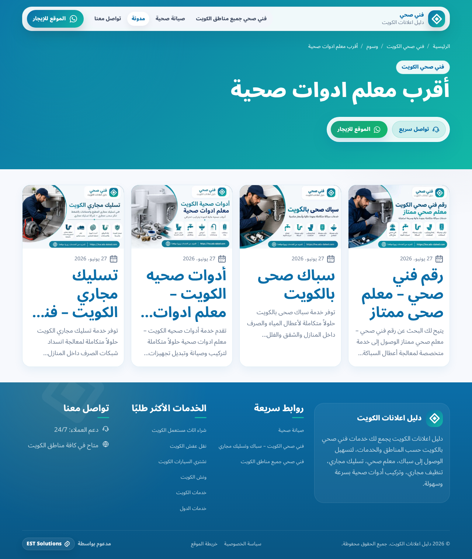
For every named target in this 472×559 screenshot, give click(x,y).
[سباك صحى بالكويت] (290, 217)
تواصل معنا (107, 18)
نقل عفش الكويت (188, 446)
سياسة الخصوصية (242, 543)
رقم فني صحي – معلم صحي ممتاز (403, 294)
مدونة (138, 18)
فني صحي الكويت (405, 46)
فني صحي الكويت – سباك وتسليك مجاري (261, 446)
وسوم (372, 46)
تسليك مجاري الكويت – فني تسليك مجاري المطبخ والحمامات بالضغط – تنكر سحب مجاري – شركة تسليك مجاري (73, 294)
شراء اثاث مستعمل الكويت (179, 430)
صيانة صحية (170, 18)
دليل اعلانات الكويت (389, 418)
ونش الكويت (193, 477)
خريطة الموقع (204, 543)
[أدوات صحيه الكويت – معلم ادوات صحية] (182, 217)
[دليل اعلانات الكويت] (434, 418)
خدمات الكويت (191, 492)
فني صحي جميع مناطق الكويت (231, 18)
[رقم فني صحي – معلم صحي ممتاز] (399, 217)
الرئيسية (441, 46)
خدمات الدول (193, 508)
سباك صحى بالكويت (296, 285)
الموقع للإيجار (49, 18)
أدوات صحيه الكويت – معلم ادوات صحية (186, 294)
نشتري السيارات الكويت (182, 461)
